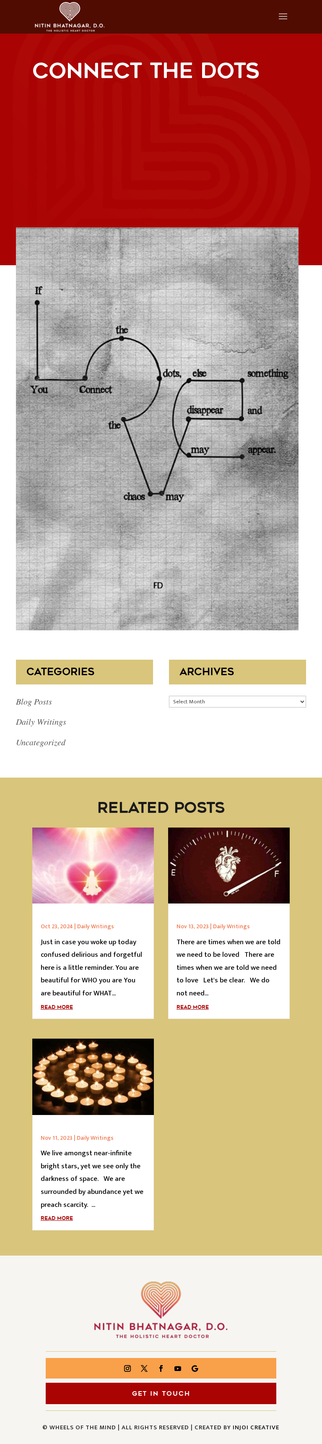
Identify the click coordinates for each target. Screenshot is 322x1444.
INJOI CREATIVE (256, 1427)
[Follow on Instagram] (127, 1368)
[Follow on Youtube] (177, 1368)
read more (57, 1007)
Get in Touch (161, 1393)
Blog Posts (34, 701)
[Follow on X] (144, 1368)
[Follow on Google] (194, 1368)
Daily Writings (41, 721)
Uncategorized (40, 741)
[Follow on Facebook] (161, 1368)
